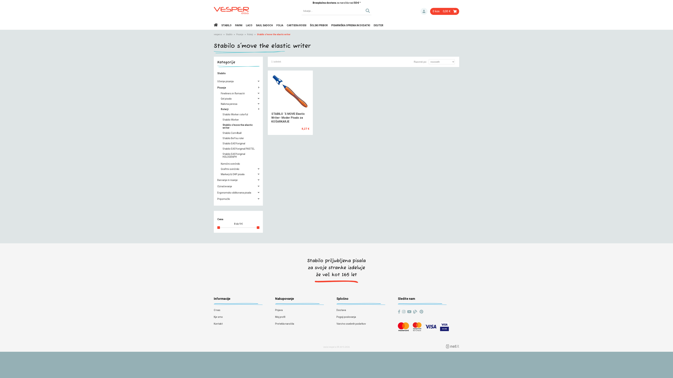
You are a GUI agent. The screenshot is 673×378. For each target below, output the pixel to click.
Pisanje (239, 34)
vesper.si (218, 34)
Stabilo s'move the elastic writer (273, 34)
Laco (249, 25)
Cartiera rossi (296, 25)
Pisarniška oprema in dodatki (350, 25)
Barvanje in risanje (227, 180)
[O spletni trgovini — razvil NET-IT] (452, 346)
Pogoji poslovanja (346, 317)
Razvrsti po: (420, 61)
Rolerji (250, 34)
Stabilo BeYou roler (233, 138)
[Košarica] (444, 11)
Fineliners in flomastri (233, 93)
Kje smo (218, 317)
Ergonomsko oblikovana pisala (234, 192)
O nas (217, 310)
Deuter (378, 25)
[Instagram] (403, 312)
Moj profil (280, 317)
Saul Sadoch (264, 25)
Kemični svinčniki (230, 163)
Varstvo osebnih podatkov (351, 323)
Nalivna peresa (229, 104)
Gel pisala (226, 98)
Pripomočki (223, 199)
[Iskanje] (368, 11)
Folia (279, 25)
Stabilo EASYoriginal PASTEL (239, 148)
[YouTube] (409, 312)
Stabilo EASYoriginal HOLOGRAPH (234, 155)
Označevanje (224, 186)
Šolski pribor (319, 25)
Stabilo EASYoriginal (234, 143)
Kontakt (218, 323)
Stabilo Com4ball (232, 133)
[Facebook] (399, 312)
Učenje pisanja (225, 81)
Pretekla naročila (284, 323)
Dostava (341, 310)
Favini (238, 25)
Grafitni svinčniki (230, 169)
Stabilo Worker (231, 119)
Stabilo (226, 25)
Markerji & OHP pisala (232, 174)
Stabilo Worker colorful (235, 114)
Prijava (423, 11)
